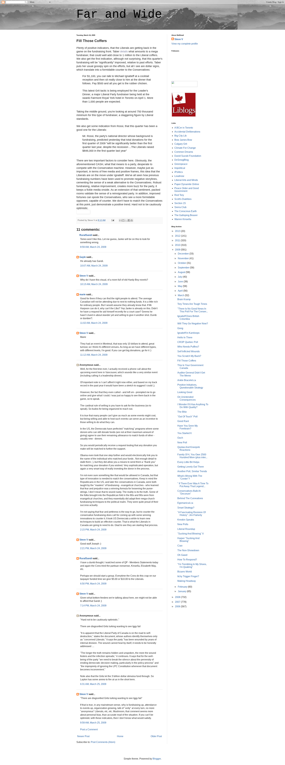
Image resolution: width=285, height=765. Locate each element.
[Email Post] (112, 220)
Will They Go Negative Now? (192, 323)
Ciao (179, 545)
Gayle (82, 257)
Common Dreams (183, 152)
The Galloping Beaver (186, 215)
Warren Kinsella (182, 219)
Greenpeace (180, 164)
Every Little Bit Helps (188, 462)
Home (120, 736)
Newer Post (83, 736)
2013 (178, 231)
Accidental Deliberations (187, 131)
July (180, 277)
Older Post (156, 736)
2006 (178, 606)
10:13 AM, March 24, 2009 (94, 284)
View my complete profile (184, 43)
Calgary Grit (180, 144)
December (183, 253)
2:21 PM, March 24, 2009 (93, 548)
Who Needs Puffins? (188, 346)
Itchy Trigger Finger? (188, 576)
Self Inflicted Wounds (188, 351)
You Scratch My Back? (189, 356)
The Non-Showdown (188, 550)
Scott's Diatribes (182, 199)
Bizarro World (184, 571)
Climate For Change (185, 148)
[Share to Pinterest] (131, 220)
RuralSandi (85, 235)
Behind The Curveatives (190, 498)
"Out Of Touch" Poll (187, 416)
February (183, 586)
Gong (180, 328)
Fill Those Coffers (186, 360)
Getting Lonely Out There (190, 466)
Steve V (83, 275)
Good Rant (183, 421)
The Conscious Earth (185, 211)
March (181, 295)
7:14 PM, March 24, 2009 (93, 605)
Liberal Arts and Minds (186, 180)
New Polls (182, 524)
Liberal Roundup (186, 529)
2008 (178, 597)
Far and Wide (119, 14)
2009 (178, 249)
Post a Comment (89, 729)
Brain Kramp (184, 299)
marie (82, 294)
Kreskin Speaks (185, 519)
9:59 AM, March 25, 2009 (93, 722)
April (180, 290)
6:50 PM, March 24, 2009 (93, 583)
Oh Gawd (182, 555)
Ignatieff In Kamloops (188, 333)
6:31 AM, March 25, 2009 (93, 684)
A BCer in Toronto (183, 127)
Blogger (157, 758)
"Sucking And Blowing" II (190, 533)
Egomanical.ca (185, 503)
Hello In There (184, 337)
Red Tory (179, 195)
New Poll (182, 442)
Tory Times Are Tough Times (192, 304)
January (182, 591)
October (182, 263)
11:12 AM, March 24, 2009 (93, 355)
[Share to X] (126, 220)
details (124, 51)
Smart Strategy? (185, 507)
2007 (178, 602)
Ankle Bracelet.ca (186, 380)
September (184, 267)
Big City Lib (180, 135)
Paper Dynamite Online (186, 184)
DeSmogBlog (181, 160)
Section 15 (180, 203)
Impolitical (179, 168)
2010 (178, 245)
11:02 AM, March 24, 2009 (93, 323)
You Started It (184, 433)
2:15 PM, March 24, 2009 (93, 529)
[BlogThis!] (123, 220)
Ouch (180, 438)
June (181, 281)
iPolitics (178, 172)
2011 (178, 240)
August (182, 272)
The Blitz (182, 412)
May (180, 286)
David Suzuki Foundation (187, 156)
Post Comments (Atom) (103, 742)
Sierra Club (180, 207)
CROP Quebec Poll (187, 342)
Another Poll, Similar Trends (192, 471)
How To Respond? (187, 559)
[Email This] (120, 220)
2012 (178, 236)
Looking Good (184, 392)
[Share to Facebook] (128, 220)
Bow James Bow (183, 140)
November (183, 258)
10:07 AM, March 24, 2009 (94, 265)
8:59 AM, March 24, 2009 (93, 247)
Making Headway (186, 581)
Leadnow (179, 176)
